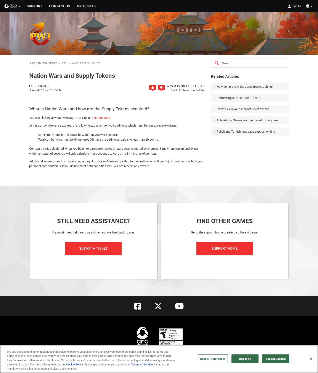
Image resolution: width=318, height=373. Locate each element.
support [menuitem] (34, 6)
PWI (64, 63)
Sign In (296, 6)
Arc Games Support (43, 63)
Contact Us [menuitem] (59, 6)
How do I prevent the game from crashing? (245, 86)
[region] (159, 359)
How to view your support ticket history (243, 109)
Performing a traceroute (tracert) (239, 98)
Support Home (225, 248)
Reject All (245, 359)
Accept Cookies (276, 359)
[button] (12, 6)
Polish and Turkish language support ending (246, 131)
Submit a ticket (93, 248)
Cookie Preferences (212, 359)
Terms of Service (142, 364)
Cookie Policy (74, 364)
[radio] (152, 88)
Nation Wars (102, 118)
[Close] (311, 358)
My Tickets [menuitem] (86, 6)
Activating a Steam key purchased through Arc (248, 120)
